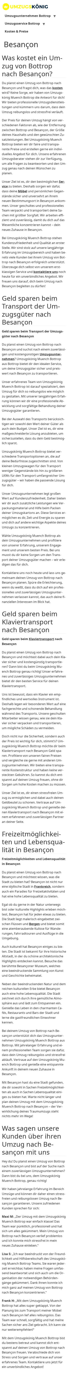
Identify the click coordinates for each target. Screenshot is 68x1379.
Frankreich (42, 886)
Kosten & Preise (16, 31)
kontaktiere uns (45, 272)
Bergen (34, 924)
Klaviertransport (41, 639)
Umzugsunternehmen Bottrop (28, 16)
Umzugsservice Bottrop (22, 23)
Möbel (22, 191)
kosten (57, 88)
